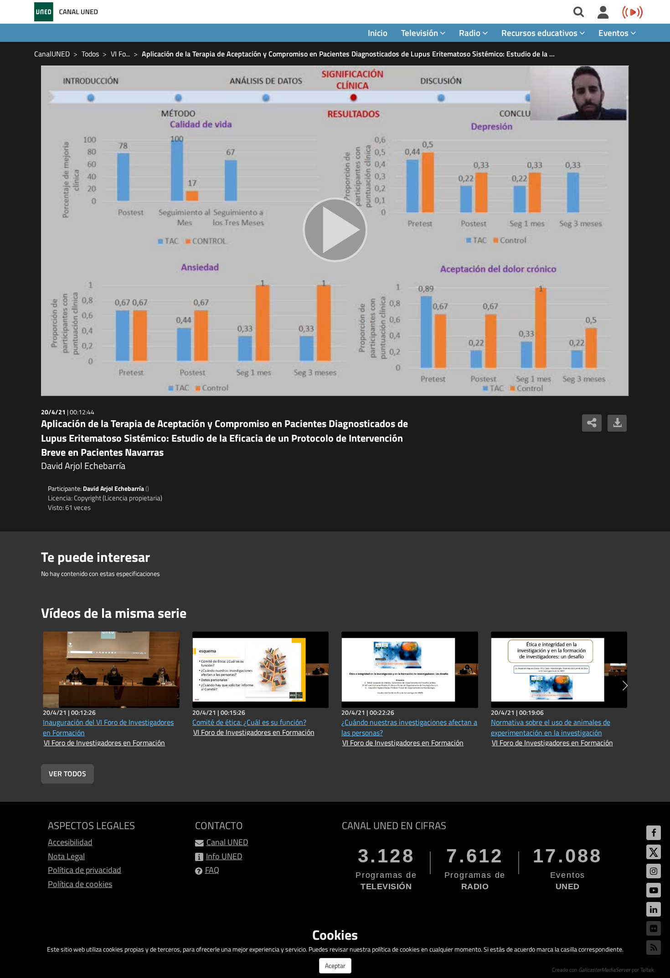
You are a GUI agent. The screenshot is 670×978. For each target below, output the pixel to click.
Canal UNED (227, 842)
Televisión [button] (420, 32)
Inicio (377, 32)
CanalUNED (52, 53)
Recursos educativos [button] (540, 32)
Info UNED (224, 856)
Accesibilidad (70, 842)
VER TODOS (67, 773)
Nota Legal (66, 856)
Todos (90, 53)
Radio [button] (470, 32)
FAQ (212, 870)
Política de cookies (80, 884)
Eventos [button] (614, 32)
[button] (625, 686)
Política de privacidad (84, 870)
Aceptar (335, 965)
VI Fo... (120, 53)
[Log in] (603, 12)
